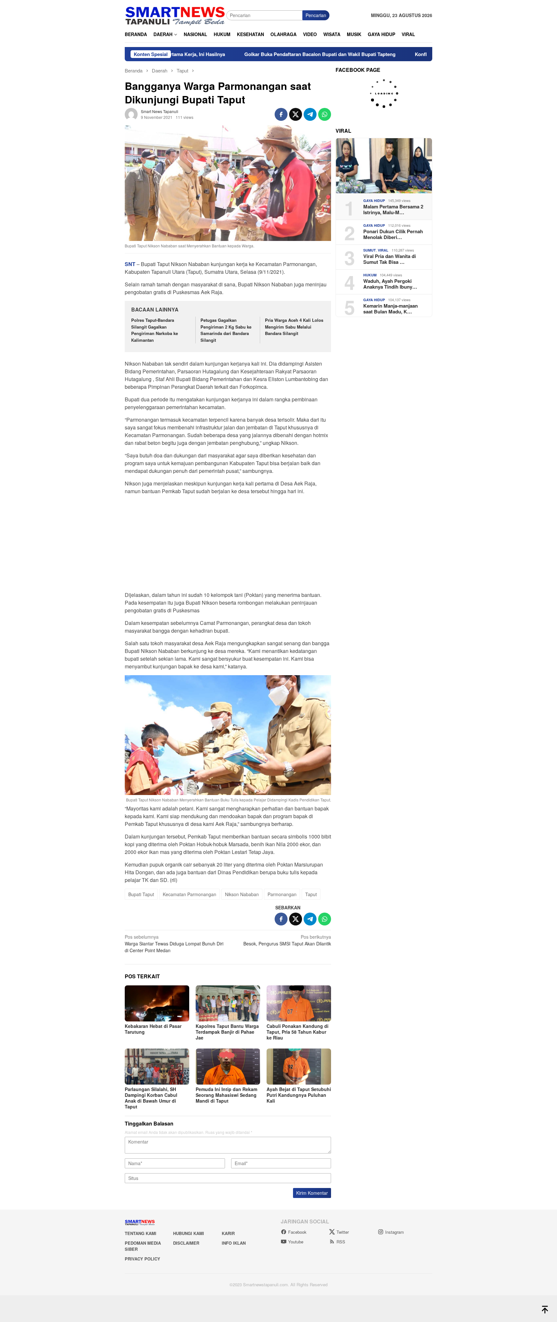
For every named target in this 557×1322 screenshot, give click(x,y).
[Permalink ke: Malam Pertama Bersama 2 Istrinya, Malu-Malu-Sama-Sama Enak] (384, 165)
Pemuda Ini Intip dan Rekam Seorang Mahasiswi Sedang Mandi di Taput (226, 1095)
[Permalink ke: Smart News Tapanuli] (131, 113)
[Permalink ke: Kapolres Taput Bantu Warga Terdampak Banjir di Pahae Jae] (228, 1003)
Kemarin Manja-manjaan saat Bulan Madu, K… (390, 308)
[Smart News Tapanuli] (175, 14)
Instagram (394, 1232)
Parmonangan (282, 894)
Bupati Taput (141, 894)
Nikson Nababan (242, 894)
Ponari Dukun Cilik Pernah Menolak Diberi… (393, 234)
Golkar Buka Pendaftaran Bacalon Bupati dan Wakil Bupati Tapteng (274, 54)
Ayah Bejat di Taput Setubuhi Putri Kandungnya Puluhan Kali (299, 1095)
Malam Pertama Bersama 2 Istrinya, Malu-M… (393, 209)
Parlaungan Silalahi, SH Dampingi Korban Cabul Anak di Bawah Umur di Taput (151, 1098)
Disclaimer (186, 1243)
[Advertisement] (228, 545)
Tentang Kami (140, 1233)
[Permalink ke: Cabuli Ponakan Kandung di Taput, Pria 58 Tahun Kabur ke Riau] (299, 1003)
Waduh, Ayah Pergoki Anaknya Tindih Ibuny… (390, 284)
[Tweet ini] (295, 114)
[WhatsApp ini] (324, 114)
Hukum (369, 275)
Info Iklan (234, 1243)
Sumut (369, 250)
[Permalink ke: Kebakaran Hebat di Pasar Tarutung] (157, 1003)
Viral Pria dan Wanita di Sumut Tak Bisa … (389, 259)
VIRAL (383, 250)
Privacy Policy (142, 1259)
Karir (228, 1233)
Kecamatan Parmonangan (189, 894)
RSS (341, 1242)
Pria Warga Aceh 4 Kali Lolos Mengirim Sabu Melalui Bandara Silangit (294, 327)
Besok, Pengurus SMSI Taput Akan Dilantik (287, 940)
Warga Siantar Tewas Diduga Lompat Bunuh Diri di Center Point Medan (174, 943)
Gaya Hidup (374, 200)
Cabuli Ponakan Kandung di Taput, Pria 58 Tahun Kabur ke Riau (297, 1032)
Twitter (343, 1232)
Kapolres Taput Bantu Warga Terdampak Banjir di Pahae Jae (227, 1032)
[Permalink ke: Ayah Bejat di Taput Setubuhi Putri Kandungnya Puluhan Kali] (299, 1067)
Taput (311, 894)
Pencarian (316, 15)
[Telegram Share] (310, 114)
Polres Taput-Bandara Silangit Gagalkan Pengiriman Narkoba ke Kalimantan (154, 330)
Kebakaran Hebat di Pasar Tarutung (153, 1029)
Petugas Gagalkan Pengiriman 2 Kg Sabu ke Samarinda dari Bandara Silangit (225, 330)
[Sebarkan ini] (281, 114)
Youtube (295, 1242)
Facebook (297, 1232)
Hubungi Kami (188, 1233)
